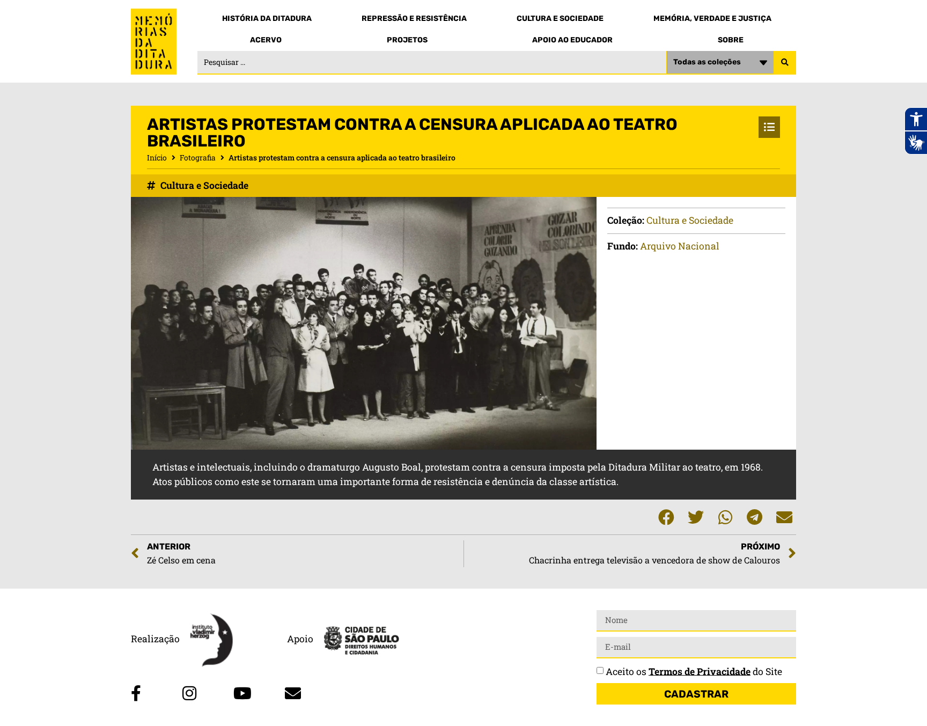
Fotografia (198, 157)
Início (157, 157)
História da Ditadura (267, 18)
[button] (666, 517)
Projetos (407, 40)
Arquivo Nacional (679, 246)
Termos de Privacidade (700, 671)
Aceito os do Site (694, 671)
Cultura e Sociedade (560, 18)
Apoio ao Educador (572, 40)
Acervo (266, 40)
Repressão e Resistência (414, 18)
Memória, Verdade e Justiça (712, 18)
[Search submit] (785, 63)
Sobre (731, 40)
